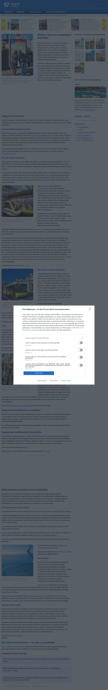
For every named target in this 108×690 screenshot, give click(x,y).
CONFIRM (39, 373)
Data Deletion (42, 381)
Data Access (54, 381)
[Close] (90, 310)
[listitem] (54, 338)
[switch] (80, 342)
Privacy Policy (66, 381)
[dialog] (54, 345)
